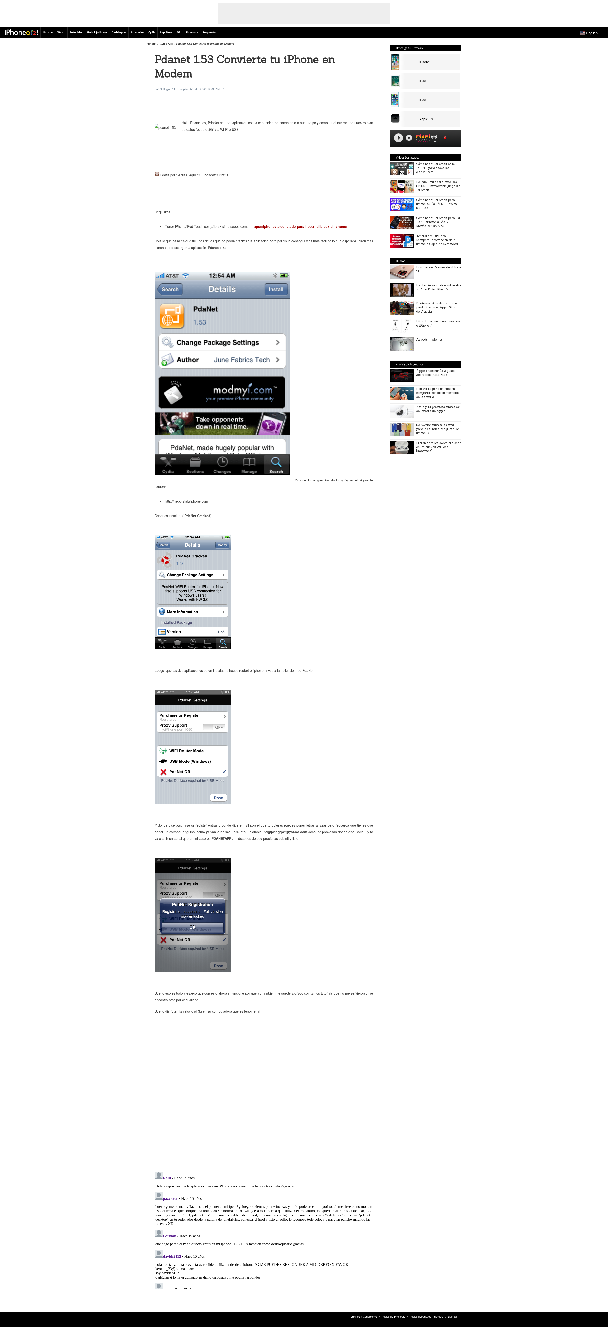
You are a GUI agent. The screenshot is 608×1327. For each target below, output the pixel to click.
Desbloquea (119, 32)
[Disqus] (266, 1099)
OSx (179, 32)
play (398, 138)
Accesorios (137, 32)
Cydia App (166, 44)
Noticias (48, 32)
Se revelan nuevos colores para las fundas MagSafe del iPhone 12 (438, 429)
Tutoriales (76, 32)
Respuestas (210, 32)
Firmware (192, 32)
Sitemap (452, 1316)
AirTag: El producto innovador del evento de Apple (438, 409)
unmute (446, 138)
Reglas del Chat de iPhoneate (426, 1316)
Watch (61, 32)
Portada (151, 44)
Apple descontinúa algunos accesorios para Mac (435, 373)
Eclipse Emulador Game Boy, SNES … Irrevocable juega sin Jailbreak (438, 186)
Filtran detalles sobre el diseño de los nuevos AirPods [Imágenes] (438, 447)
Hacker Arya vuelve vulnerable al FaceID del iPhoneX (438, 287)
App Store (166, 32)
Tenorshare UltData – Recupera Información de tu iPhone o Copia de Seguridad (437, 240)
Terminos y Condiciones (363, 1316)
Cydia (151, 32)
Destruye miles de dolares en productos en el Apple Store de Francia (437, 307)
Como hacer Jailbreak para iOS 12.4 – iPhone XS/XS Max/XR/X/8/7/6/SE (438, 222)
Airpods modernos (429, 339)
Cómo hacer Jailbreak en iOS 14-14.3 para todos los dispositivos (437, 168)
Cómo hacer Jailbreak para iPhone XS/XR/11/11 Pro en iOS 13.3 (436, 204)
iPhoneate (21, 32)
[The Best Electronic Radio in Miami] (421, 138)
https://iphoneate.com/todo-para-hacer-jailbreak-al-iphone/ (299, 226)
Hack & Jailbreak (97, 32)
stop (409, 138)
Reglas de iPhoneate (393, 1316)
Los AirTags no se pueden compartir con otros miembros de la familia (438, 393)
